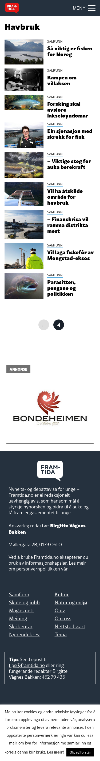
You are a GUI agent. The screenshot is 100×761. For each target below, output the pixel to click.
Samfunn (19, 594)
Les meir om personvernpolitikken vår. (47, 566)
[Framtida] (12, 8)
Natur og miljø (71, 602)
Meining (18, 618)
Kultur (62, 594)
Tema (61, 634)
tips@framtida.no (27, 665)
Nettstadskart (70, 626)
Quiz (60, 610)
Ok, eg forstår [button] (80, 752)
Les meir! (55, 752)
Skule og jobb (24, 602)
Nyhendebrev (24, 634)
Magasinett (21, 610)
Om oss (63, 618)
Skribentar (21, 626)
